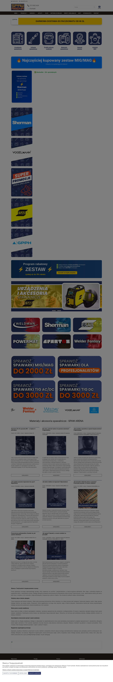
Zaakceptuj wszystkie (34, 673)
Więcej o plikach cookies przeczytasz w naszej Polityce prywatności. (20, 670)
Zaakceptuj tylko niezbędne (10, 673)
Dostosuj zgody (23, 673)
